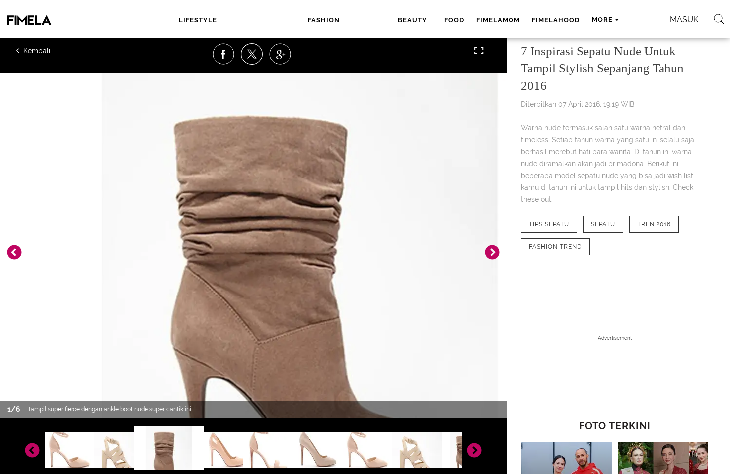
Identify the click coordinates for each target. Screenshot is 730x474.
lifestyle (198, 20)
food (454, 20)
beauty (412, 20)
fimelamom (498, 20)
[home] (60, 20)
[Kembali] (52, 50)
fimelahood (556, 20)
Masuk (684, 19)
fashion (324, 20)
